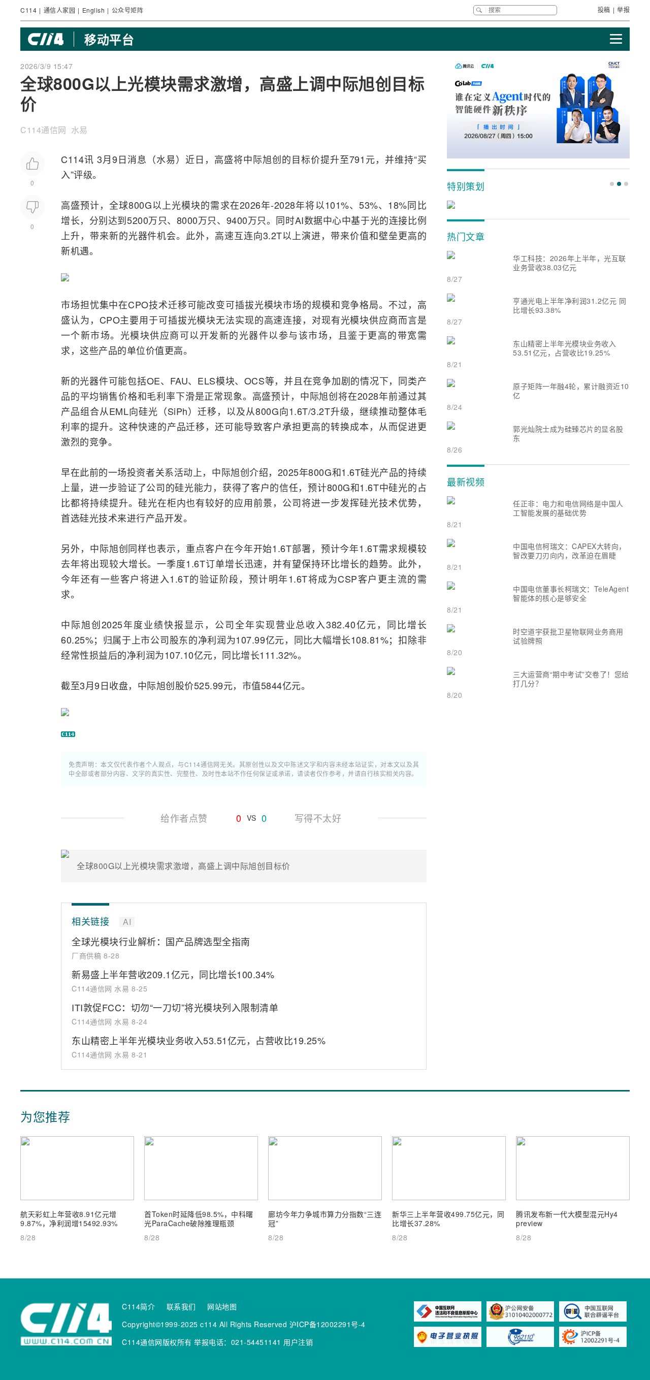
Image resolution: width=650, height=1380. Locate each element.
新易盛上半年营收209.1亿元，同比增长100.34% (173, 974)
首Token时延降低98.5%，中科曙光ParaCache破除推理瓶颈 (198, 1218)
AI (299, 220)
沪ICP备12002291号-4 (327, 1324)
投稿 (604, 9)
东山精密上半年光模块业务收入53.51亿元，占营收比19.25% (199, 1040)
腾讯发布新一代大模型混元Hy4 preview (567, 1218)
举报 (623, 9)
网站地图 (222, 1306)
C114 (28, 10)
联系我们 (181, 1306)
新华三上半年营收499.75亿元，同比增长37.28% (448, 1218)
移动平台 (109, 39)
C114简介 (138, 1306)
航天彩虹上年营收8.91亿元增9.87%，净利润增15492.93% (69, 1218)
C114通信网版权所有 (157, 1342)
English (93, 10)
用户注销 (298, 1342)
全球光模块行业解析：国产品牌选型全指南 (161, 941)
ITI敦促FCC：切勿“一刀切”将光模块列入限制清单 (175, 1007)
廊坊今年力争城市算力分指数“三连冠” (324, 1218)
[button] (612, 184)
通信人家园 (60, 10)
